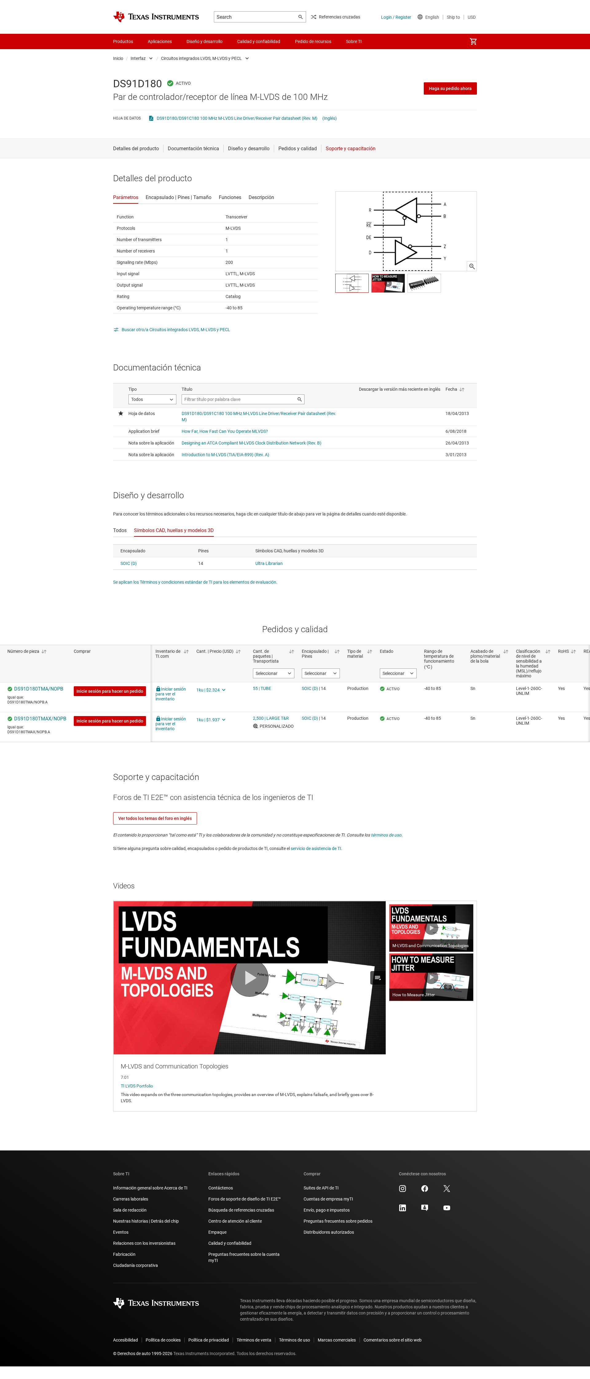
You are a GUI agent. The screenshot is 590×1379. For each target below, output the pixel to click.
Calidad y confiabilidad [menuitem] (258, 41)
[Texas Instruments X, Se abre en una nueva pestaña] (446, 1190)
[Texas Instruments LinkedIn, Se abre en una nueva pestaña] (402, 1210)
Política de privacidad (208, 1340)
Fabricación (124, 1254)
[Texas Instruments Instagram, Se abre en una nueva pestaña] (402, 1190)
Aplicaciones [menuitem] (160, 41)
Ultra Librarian (269, 563)
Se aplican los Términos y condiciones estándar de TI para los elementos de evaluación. (195, 582)
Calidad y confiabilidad (229, 1243)
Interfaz (138, 58)
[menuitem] (473, 41)
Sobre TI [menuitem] (354, 41)
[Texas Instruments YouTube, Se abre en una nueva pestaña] (446, 1210)
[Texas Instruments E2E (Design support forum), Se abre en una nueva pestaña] (424, 1210)
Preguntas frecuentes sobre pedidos (338, 1221)
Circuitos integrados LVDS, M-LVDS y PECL (201, 58)
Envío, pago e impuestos (327, 1210)
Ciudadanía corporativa (135, 1265)
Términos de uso (294, 1340)
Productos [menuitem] (123, 41)
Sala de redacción (130, 1210)
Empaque (217, 1232)
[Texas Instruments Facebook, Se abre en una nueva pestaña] (424, 1190)
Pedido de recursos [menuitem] (313, 41)
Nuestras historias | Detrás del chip (146, 1221)
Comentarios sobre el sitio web (393, 1340)
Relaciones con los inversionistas (144, 1243)
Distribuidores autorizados (329, 1232)
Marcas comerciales (337, 1340)
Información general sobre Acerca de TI (150, 1187)
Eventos (120, 1232)
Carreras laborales (130, 1199)
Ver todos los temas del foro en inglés (155, 818)
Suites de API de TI (321, 1187)
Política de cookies (163, 1340)
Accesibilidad (125, 1340)
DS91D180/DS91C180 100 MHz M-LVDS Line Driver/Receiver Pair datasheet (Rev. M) (237, 118)
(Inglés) (329, 118)
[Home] (156, 16)
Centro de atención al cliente (235, 1221)
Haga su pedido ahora (450, 88)
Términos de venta (254, 1340)
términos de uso (386, 834)
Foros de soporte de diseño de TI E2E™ (244, 1199)
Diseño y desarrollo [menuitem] (204, 41)
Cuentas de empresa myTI (328, 1199)
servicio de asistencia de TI (316, 848)
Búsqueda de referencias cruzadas (241, 1210)
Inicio (118, 58)
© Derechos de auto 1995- (142, 1353)
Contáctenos (220, 1187)
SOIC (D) (128, 563)
